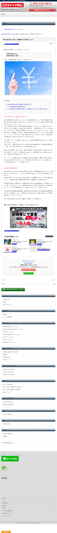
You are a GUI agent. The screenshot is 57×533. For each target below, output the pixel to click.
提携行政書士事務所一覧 (8, 442)
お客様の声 (14, 244)
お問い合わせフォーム (7, 304)
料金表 (4, 302)
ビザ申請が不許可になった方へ (14, 289)
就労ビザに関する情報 (7, 384)
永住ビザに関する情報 (7, 414)
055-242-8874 (29, 263)
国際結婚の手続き (6, 357)
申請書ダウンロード (7, 392)
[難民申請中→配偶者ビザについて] (32, 251)
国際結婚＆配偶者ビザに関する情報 (11, 44)
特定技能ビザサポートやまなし (9, 342)
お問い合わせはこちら (43, 10)
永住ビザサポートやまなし (8, 337)
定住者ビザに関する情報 (8, 372)
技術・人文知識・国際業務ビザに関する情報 (12, 387)
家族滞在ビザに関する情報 (8, 369)
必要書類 (5, 354)
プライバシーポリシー (6, 516)
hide (8, 100)
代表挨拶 (5, 314)
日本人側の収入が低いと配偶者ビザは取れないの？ (19, 104)
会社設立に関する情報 (7, 401)
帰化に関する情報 (6, 423)
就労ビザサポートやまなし (8, 331)
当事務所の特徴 (6, 299)
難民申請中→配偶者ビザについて (43, 248)
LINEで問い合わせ (29, 273)
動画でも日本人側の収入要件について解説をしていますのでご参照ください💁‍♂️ (28, 108)
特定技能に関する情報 (7, 433)
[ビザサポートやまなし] (12, 6)
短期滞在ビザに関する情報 (8, 374)
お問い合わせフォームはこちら (29, 269)
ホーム (3, 500)
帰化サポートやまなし (7, 339)
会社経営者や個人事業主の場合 (17, 106)
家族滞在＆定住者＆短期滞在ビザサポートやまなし (13, 329)
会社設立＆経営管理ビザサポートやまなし (11, 334)
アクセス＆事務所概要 (7, 316)
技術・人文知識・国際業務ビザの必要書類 (11, 389)
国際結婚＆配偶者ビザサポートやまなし (13, 29)
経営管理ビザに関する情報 (8, 404)
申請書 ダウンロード (7, 359)
